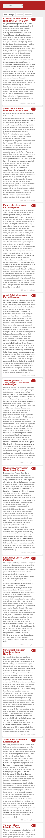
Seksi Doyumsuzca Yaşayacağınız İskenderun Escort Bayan (16, 382)
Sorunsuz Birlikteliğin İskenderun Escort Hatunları (14, 652)
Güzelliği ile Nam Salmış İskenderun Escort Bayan (15, 20)
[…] (20, 100)
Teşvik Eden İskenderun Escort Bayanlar (15, 740)
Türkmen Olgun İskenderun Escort (12, 826)
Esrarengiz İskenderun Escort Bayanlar (14, 206)
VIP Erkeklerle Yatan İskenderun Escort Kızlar (15, 109)
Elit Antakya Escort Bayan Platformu (16, 559)
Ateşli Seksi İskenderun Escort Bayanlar (15, 296)
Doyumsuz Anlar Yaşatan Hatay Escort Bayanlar (15, 469)
